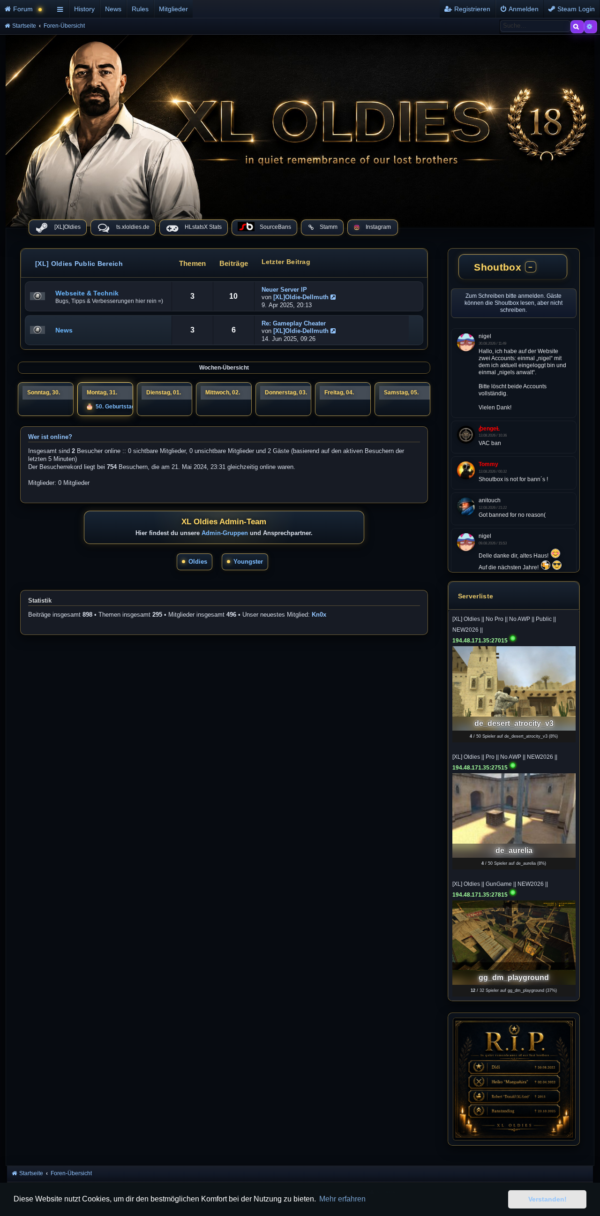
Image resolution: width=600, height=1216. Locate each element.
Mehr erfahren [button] (342, 1199)
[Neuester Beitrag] (334, 297)
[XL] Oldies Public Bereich (79, 263)
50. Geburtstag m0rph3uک (130, 407)
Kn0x (319, 616)
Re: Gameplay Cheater (294, 323)
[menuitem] (27, 9)
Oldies (197, 563)
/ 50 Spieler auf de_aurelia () (513, 863)
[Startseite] (300, 128)
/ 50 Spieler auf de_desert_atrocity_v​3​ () (514, 736)
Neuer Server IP (284, 289)
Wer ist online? (50, 439)
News (64, 330)
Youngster (248, 563)
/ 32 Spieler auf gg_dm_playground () (514, 990)
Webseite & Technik (87, 293)
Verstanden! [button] (547, 1199)
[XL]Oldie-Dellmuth (301, 297)
